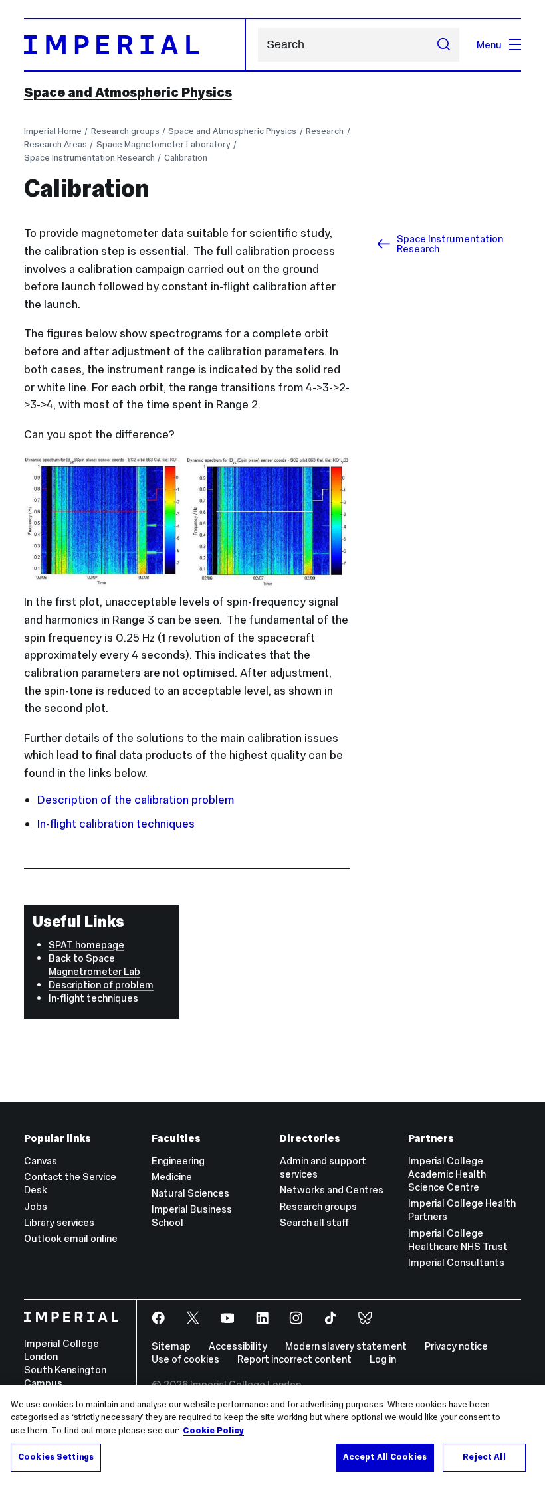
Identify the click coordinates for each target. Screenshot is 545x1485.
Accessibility (238, 1346)
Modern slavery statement (346, 1346)
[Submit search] (443, 44)
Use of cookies (185, 1359)
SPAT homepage (86, 944)
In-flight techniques (93, 998)
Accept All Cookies (385, 1457)
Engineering (178, 1160)
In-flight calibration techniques (116, 823)
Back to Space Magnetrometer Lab (94, 965)
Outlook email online (71, 1238)
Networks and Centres (331, 1189)
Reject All (484, 1457)
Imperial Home (53, 131)
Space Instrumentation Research (89, 157)
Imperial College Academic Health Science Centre (447, 1173)
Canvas (40, 1160)
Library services (59, 1222)
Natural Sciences (190, 1193)
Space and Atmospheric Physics (128, 92)
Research (325, 131)
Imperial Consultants (456, 1262)
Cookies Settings (56, 1457)
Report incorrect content (294, 1359)
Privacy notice (456, 1346)
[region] (272, 1435)
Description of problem (101, 984)
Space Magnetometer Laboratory (163, 144)
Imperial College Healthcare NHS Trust (458, 1240)
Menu (489, 45)
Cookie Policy (213, 1430)
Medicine (172, 1176)
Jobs (35, 1206)
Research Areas (55, 144)
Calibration (185, 157)
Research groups (125, 131)
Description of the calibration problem (135, 799)
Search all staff (314, 1222)
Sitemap (171, 1346)
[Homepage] (135, 45)
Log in (383, 1359)
